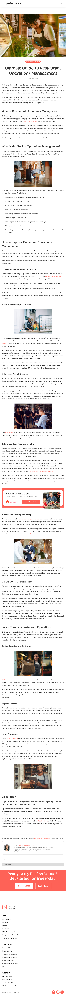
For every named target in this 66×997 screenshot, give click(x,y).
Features (5, 922)
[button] (61, 3)
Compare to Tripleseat (9, 954)
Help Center (8, 976)
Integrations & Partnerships (11, 935)
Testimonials (6, 948)
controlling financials (30, 121)
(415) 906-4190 (9, 983)
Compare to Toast (8, 960)
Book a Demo (43, 886)
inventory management (53, 276)
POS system (9, 432)
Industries (5, 929)
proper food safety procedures (23, 534)
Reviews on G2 (7, 951)
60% (3, 680)
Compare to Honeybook (10, 963)
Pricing (4, 925)
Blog (3, 966)
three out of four (12, 738)
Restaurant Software (33, 61)
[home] (30, 3)
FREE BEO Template (8, 932)
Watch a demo (43, 821)
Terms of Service (6, 992)
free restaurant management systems (41, 471)
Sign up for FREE (24, 886)
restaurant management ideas (29, 519)
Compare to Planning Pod (10, 957)
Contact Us (8, 979)
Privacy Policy (16, 992)
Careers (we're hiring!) (9, 938)
